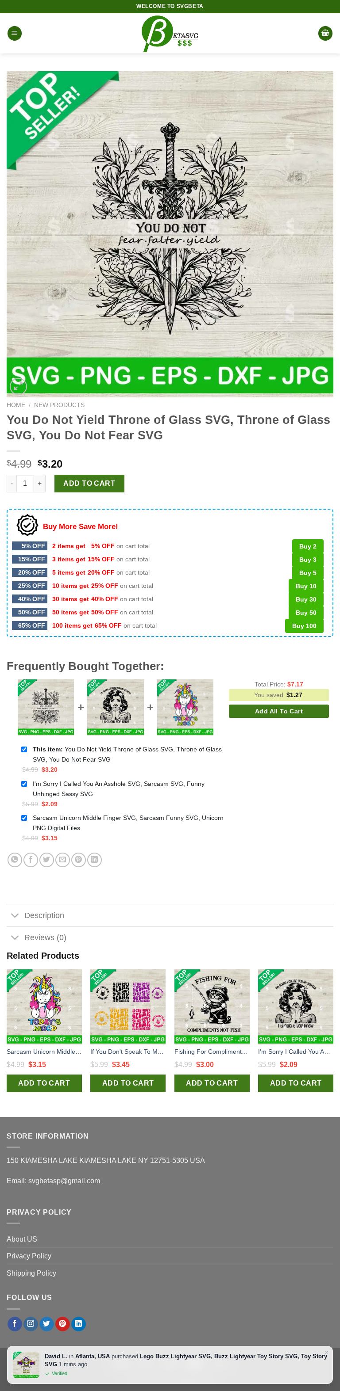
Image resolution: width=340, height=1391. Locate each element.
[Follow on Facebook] (15, 1324)
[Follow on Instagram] (30, 1324)
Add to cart (89, 483)
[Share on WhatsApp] (15, 860)
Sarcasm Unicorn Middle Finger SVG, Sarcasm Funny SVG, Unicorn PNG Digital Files (128, 822)
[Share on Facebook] (30, 860)
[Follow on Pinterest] (62, 1324)
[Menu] (15, 33)
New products (59, 405)
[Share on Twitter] (46, 860)
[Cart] (325, 33)
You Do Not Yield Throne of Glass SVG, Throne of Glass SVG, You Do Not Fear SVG (127, 754)
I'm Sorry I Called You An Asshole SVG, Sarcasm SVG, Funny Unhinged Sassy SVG (119, 788)
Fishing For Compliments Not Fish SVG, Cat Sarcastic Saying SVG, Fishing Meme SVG (212, 1051)
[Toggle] (15, 916)
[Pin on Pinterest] (78, 860)
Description (44, 915)
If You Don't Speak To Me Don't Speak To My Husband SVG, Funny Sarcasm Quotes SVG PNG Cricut (128, 1051)
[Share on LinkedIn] (94, 860)
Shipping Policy (31, 1273)
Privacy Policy (29, 1256)
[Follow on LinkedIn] (78, 1324)
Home (16, 405)
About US (22, 1239)
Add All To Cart (279, 711)
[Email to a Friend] (62, 860)
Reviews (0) (45, 937)
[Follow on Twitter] (46, 1324)
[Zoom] (18, 386)
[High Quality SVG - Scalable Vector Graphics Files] (170, 33)
